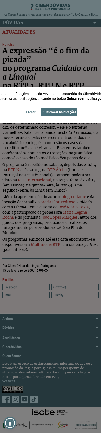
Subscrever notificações (59, 112)
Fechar (31, 112)
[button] (10, 423)
